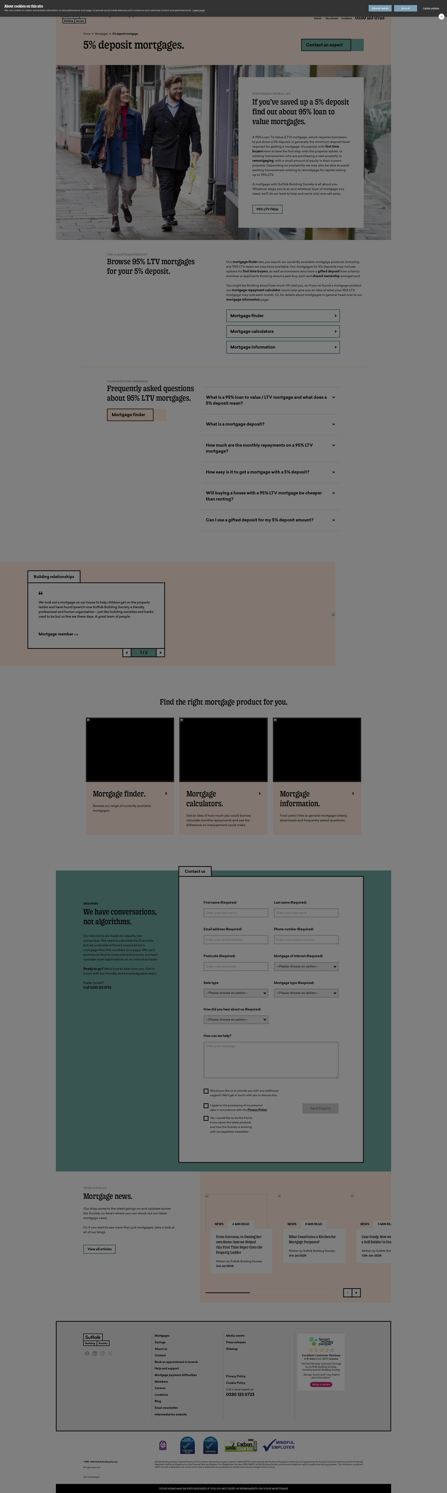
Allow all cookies (380, 8)
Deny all (405, 8)
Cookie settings (431, 8)
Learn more (199, 10)
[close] (441, 17)
